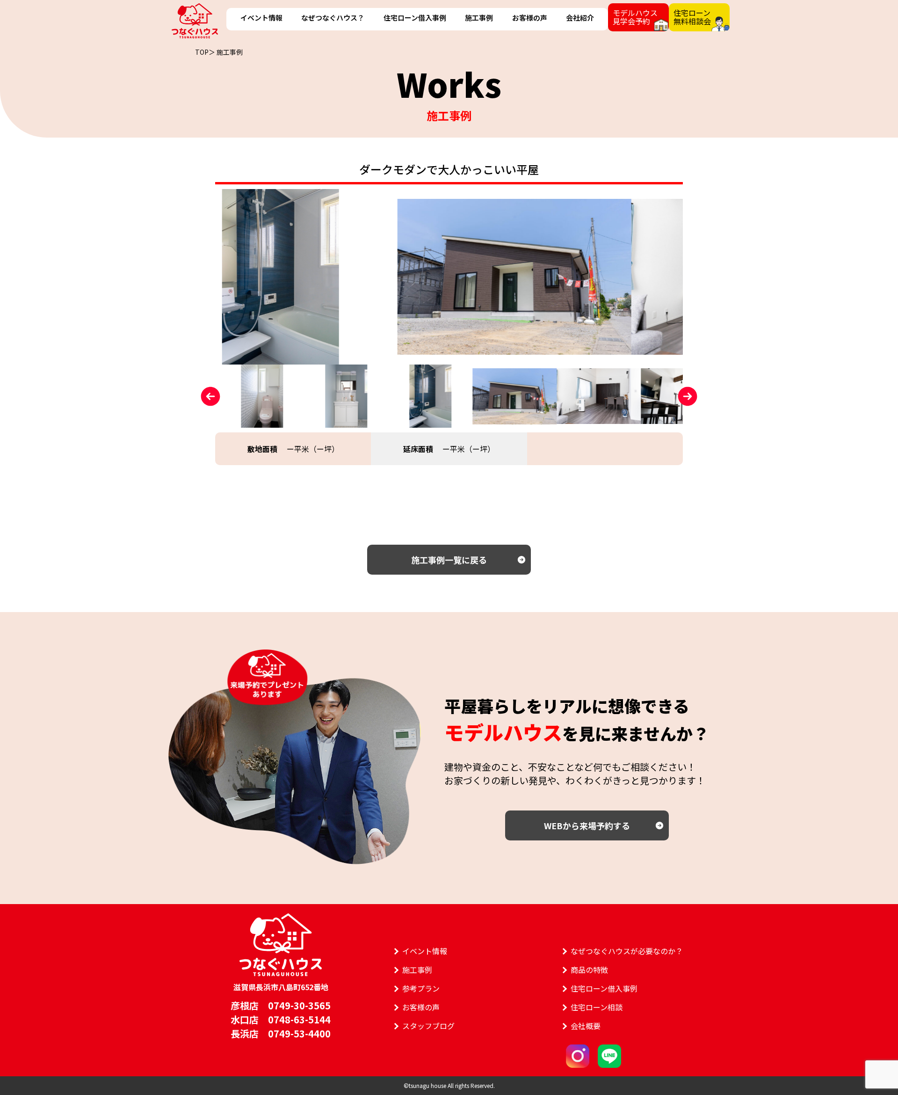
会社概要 (586, 1025)
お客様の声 (529, 17)
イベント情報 (261, 17)
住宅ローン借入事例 (415, 17)
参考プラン (421, 988)
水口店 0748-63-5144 (281, 1019)
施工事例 (479, 17)
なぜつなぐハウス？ (332, 17)
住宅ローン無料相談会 (692, 17)
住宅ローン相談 (597, 1007)
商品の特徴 (589, 969)
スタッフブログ (428, 1025)
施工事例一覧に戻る (449, 560)
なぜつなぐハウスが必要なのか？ (627, 950)
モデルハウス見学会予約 (635, 17)
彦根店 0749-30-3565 (281, 1005)
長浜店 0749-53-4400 (281, 1033)
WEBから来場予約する (587, 825)
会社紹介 (580, 17)
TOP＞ (205, 52)
